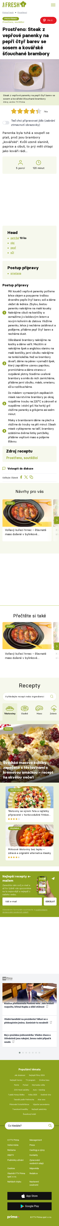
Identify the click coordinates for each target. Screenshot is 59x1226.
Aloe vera (41, 1100)
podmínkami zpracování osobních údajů (24, 911)
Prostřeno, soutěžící (13, 22)
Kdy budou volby (38, 1085)
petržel (14, 238)
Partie (16, 1085)
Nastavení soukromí (34, 1183)
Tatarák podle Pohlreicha (24, 1100)
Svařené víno (46, 1095)
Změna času (44, 1080)
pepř (13, 247)
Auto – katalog (39, 1090)
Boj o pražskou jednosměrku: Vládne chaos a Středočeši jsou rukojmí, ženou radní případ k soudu (27, 1038)
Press (32, 1145)
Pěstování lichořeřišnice (19, 1104)
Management (36, 1140)
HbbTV (10, 1155)
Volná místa (12, 1145)
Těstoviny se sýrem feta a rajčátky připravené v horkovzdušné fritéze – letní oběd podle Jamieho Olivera (28, 814)
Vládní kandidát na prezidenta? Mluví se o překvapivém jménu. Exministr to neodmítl (26, 1021)
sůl (12, 252)
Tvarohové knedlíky (20, 1109)
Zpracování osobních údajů (37, 1162)
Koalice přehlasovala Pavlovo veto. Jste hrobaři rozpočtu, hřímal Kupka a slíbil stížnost (29, 1005)
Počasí (25, 1085)
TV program (30, 1080)
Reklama (11, 1150)
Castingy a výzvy (37, 1150)
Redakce (34, 1173)
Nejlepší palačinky (39, 1109)
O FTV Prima (13, 1140)
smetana (15, 273)
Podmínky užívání (15, 1160)
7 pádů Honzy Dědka (16, 1095)
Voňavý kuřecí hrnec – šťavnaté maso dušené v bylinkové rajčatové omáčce (25, 532)
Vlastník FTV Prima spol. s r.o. (16, 1175)
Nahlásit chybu (14, 1181)
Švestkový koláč (29, 1114)
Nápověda (34, 1168)
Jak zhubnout (19, 1075)
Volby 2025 (32, 1095)
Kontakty (34, 1155)
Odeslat (50, 901)
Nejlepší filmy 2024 (37, 1075)
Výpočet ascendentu (41, 1104)
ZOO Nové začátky (21, 1090)
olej (12, 242)
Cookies (11, 1168)
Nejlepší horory (16, 1080)
